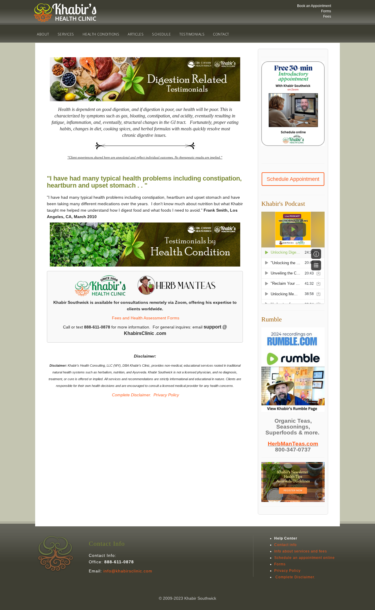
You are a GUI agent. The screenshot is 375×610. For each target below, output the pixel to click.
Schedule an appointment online (304, 558)
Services (66, 34)
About (43, 34)
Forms (326, 11)
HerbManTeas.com (293, 444)
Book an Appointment (314, 6)
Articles (136, 34)
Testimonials (191, 34)
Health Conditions (101, 34)
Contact (221, 34)
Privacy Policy (166, 394)
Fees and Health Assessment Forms (145, 318)
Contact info (285, 545)
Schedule (161, 34)
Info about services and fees (300, 551)
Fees (327, 16)
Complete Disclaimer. (131, 394)
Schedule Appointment (293, 179)
